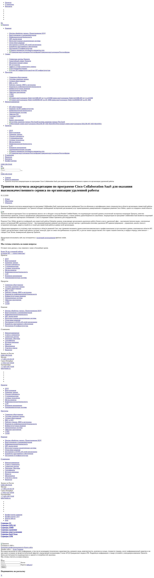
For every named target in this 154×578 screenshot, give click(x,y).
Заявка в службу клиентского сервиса (22, 66)
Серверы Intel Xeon (9, 534)
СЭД (11, 146)
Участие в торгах (11, 348)
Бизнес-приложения (16, 120)
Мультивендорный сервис (18, 63)
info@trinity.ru (6, 368)
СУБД (11, 94)
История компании (12, 342)
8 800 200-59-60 (6, 164)
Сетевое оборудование (17, 81)
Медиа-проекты (15, 142)
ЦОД (11, 130)
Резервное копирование (17, 147)
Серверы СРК (7, 536)
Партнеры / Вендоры (12, 338)
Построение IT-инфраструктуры (20, 48)
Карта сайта (28, 547)
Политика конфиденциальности (12, 547)
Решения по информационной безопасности (25, 87)
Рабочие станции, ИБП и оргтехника (22, 85)
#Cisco (7, 199)
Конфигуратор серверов (13, 515)
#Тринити (8, 203)
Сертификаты (10, 340)
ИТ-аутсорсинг (14, 65)
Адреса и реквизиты (12, 335)
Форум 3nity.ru (10, 518)
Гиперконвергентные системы (20, 149)
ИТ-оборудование (15, 107)
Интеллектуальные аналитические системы (24, 41)
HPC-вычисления (15, 39)
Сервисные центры (12, 337)
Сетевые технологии (16, 140)
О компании (9, 4)
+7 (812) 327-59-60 (7, 363)
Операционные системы (18, 90)
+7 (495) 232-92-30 (7, 359)
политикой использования (46, 238)
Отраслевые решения (16, 43)
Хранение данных (15, 134)
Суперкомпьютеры (16, 138)
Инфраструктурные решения (19, 88)
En (2, 23)
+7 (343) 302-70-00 (7, 366)
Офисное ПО (14, 114)
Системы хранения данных (19, 79)
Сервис (7, 54)
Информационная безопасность (20, 37)
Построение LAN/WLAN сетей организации (25, 44)
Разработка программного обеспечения (23, 46)
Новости (8, 344)
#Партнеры (9, 201)
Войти (3, 567)
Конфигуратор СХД (12, 516)
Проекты (8, 2)
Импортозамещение (12, 102)
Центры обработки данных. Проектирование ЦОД (27, 33)
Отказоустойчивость (16, 136)
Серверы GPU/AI (8, 525)
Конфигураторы (11, 161)
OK (3, 240)
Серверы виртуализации (11, 532)
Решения (8, 28)
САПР (11, 96)
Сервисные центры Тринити (19, 59)
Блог (6, 520)
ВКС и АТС (13, 83)
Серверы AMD (7, 527)
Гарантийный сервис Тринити (20, 61)
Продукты (8, 72)
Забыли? (29, 565)
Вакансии (8, 157)
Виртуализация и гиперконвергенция (22, 35)
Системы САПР (15, 116)
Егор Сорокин (18, 549)
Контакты (8, 6)
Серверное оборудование (18, 77)
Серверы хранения (9, 530)
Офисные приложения (17, 92)
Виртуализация (14, 132)
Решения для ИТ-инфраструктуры (21, 109)
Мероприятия (10, 346)
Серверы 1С (6, 523)
